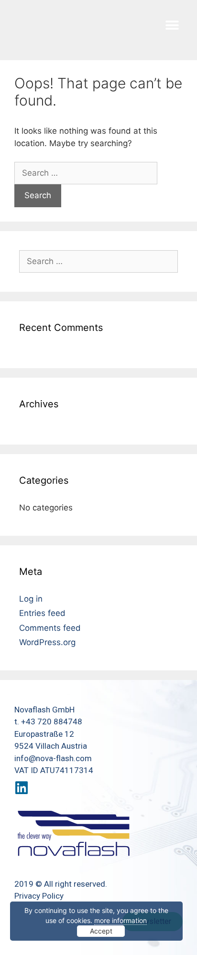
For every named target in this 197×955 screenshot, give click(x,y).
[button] (172, 25)
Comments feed (50, 628)
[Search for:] (85, 173)
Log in (31, 599)
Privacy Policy (39, 896)
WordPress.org (47, 642)
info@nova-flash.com (53, 758)
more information (120, 920)
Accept (101, 931)
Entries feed (42, 613)
